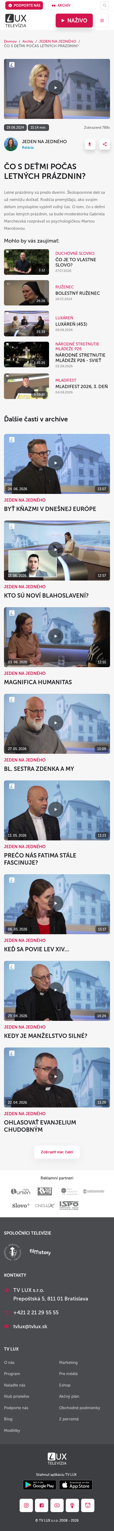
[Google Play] (39, 1485)
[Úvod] (16, 20)
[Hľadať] (104, 5)
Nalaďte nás (14, 1385)
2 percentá (69, 1419)
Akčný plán (69, 1396)
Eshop (65, 1385)
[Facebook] (41, 1505)
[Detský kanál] (87, 1505)
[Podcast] (72, 1505)
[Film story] (40, 1252)
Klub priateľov (16, 1396)
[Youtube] (57, 1505)
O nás (9, 1362)
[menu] (102, 20)
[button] (90, 144)
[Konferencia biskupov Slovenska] (12, 1253)
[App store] (76, 1485)
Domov (10, 41)
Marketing (68, 1362)
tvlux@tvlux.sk (30, 1326)
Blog (8, 1419)
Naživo (77, 20)
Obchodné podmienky (79, 1407)
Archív (64, 5)
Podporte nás (27, 5)
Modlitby (12, 1430)
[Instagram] (26, 1505)
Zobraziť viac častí (57, 1152)
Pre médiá (68, 1373)
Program (12, 1373)
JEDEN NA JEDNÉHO (57, 41)
